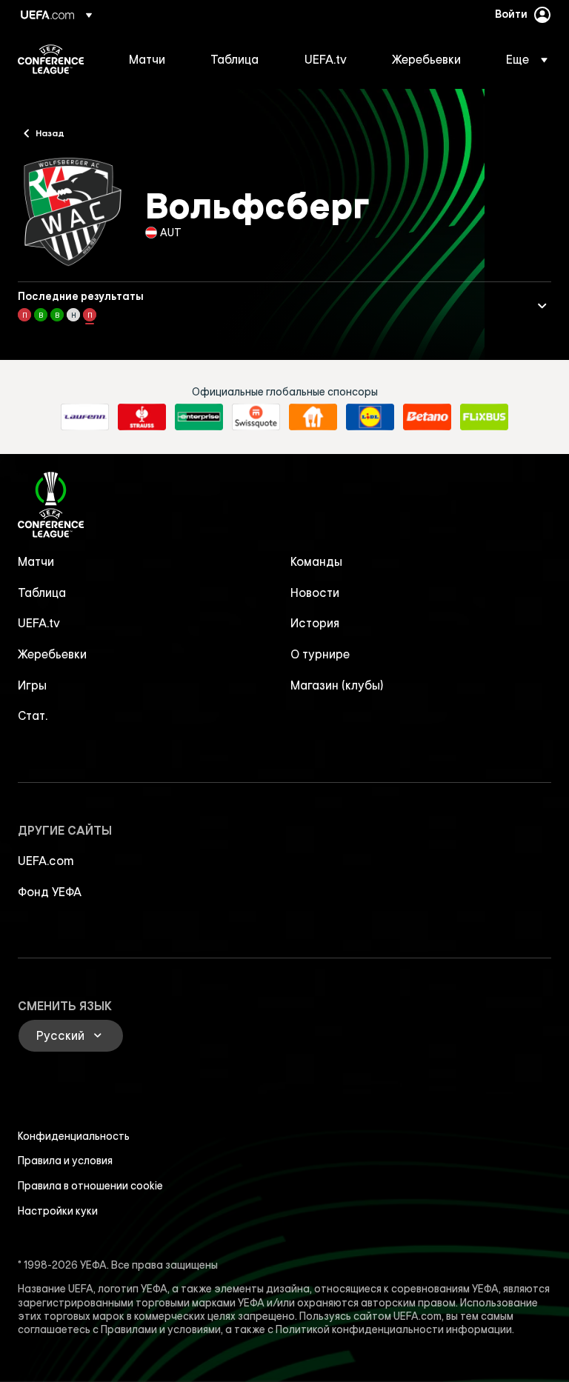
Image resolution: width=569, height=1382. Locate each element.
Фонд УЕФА (49, 891)
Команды (316, 561)
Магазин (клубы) (337, 685)
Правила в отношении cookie (90, 1186)
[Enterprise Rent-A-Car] (199, 417)
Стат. (32, 715)
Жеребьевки (52, 654)
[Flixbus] (484, 417)
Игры (32, 685)
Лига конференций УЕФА (51, 59)
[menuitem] (151, 59)
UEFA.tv (39, 623)
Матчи (36, 561)
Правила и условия (65, 1160)
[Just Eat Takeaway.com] (313, 417)
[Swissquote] (256, 417)
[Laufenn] (85, 417)
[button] (522, 59)
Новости (314, 592)
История (314, 623)
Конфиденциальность (74, 1136)
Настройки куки (58, 1211)
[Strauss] (142, 417)
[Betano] (427, 417)
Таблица (42, 592)
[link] (147, 59)
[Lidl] (370, 417)
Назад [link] (50, 132)
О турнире (320, 654)
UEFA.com (46, 860)
